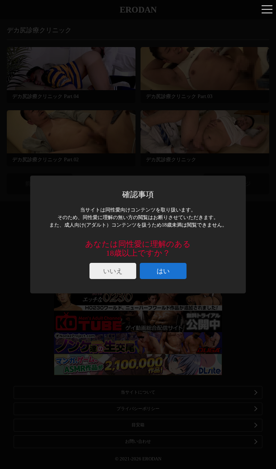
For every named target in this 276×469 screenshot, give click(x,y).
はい (163, 271)
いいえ (113, 271)
